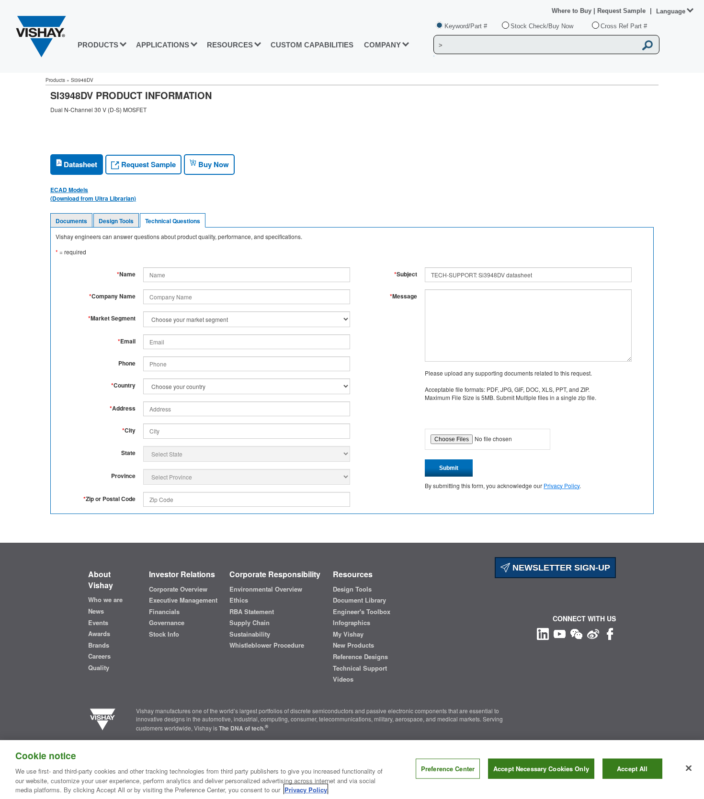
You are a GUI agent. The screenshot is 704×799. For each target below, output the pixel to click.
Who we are (105, 599)
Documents (71, 221)
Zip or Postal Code (109, 499)
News (96, 611)
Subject (405, 274)
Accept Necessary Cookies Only (541, 768)
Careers (99, 656)
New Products (353, 645)
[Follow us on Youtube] (560, 633)
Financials (164, 611)
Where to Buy (572, 10)
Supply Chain (249, 622)
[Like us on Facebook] (610, 633)
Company (382, 45)
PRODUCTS (98, 45)
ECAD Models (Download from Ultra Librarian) (93, 194)
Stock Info (164, 634)
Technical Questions (172, 221)
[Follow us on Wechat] (576, 633)
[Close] (688, 768)
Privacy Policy (561, 485)
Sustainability (249, 634)
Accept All (632, 768)
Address (123, 408)
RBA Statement (251, 611)
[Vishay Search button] (647, 45)
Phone (127, 363)
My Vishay (348, 634)
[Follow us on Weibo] (593, 633)
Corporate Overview (178, 589)
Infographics (351, 622)
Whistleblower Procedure (266, 645)
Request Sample (147, 164)
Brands (98, 645)
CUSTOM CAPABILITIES (312, 45)
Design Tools (116, 221)
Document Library (359, 600)
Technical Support (360, 668)
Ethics (238, 600)
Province (123, 476)
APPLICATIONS (162, 45)
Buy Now (212, 164)
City (129, 430)
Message (403, 296)
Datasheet (79, 164)
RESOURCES (230, 45)
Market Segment (112, 318)
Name (126, 274)
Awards (99, 633)
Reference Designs (360, 656)
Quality (98, 667)
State (128, 453)
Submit (448, 468)
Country (123, 385)
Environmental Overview (265, 589)
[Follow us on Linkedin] (543, 633)
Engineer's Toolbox (361, 611)
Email (127, 341)
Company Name (112, 296)
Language (670, 11)
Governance (166, 622)
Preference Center (448, 768)
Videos (343, 679)
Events (98, 622)
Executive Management (183, 600)
